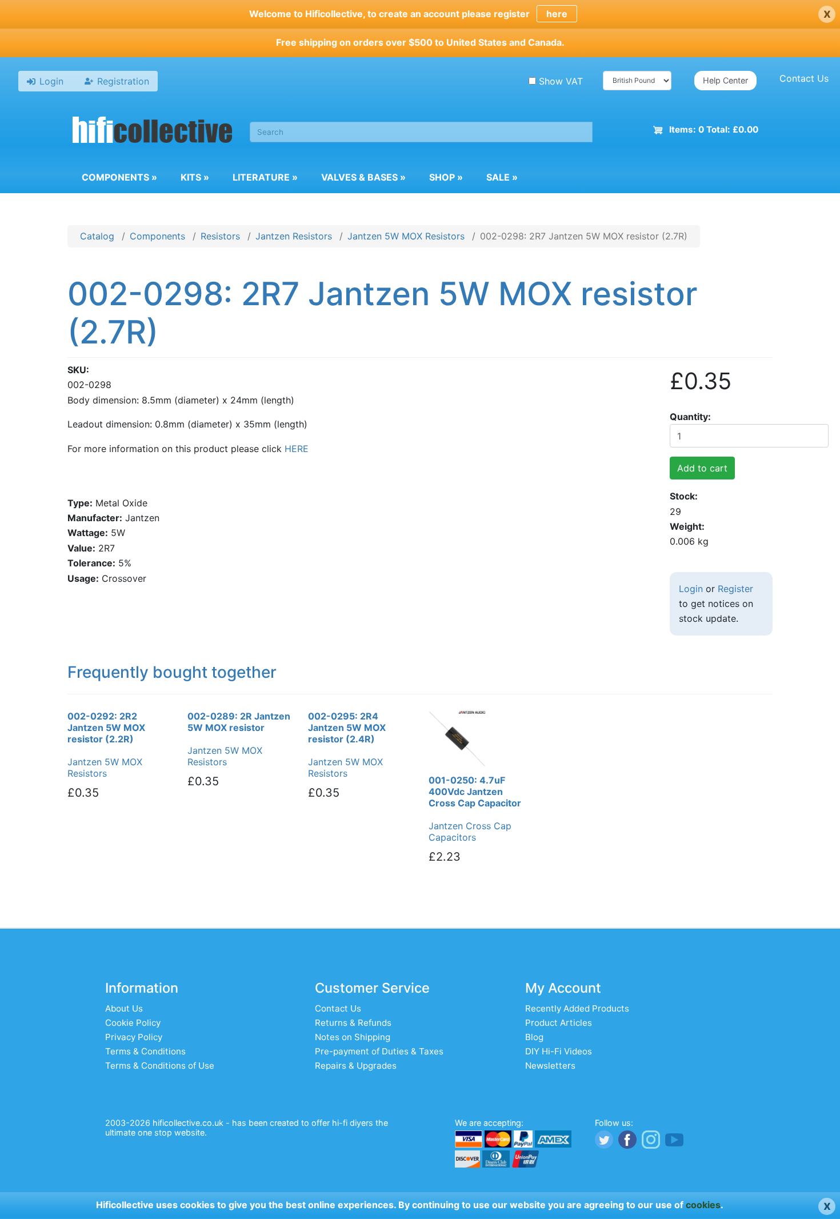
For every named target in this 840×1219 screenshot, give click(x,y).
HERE (297, 448)
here (556, 13)
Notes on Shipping (352, 1037)
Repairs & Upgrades (356, 1065)
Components (119, 177)
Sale (502, 177)
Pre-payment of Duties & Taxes (379, 1051)
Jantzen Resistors (293, 236)
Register (735, 588)
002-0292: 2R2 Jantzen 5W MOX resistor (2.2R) (106, 727)
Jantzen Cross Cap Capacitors (470, 831)
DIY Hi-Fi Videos (558, 1051)
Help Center (725, 80)
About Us (124, 1008)
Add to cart (702, 468)
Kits (195, 177)
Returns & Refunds (353, 1022)
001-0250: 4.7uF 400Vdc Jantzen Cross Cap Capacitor (475, 791)
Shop (446, 177)
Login (691, 588)
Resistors (220, 236)
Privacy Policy (133, 1037)
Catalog (97, 236)
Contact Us (804, 78)
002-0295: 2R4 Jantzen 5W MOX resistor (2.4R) (347, 727)
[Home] (153, 131)
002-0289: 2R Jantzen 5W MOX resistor (238, 721)
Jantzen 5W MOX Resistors (406, 236)
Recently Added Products (577, 1008)
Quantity (689, 416)
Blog (534, 1037)
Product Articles (558, 1022)
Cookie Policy (133, 1022)
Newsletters (550, 1065)
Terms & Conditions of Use (159, 1065)
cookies (703, 1204)
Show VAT (561, 81)
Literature (265, 177)
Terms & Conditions (145, 1051)
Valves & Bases (363, 177)
